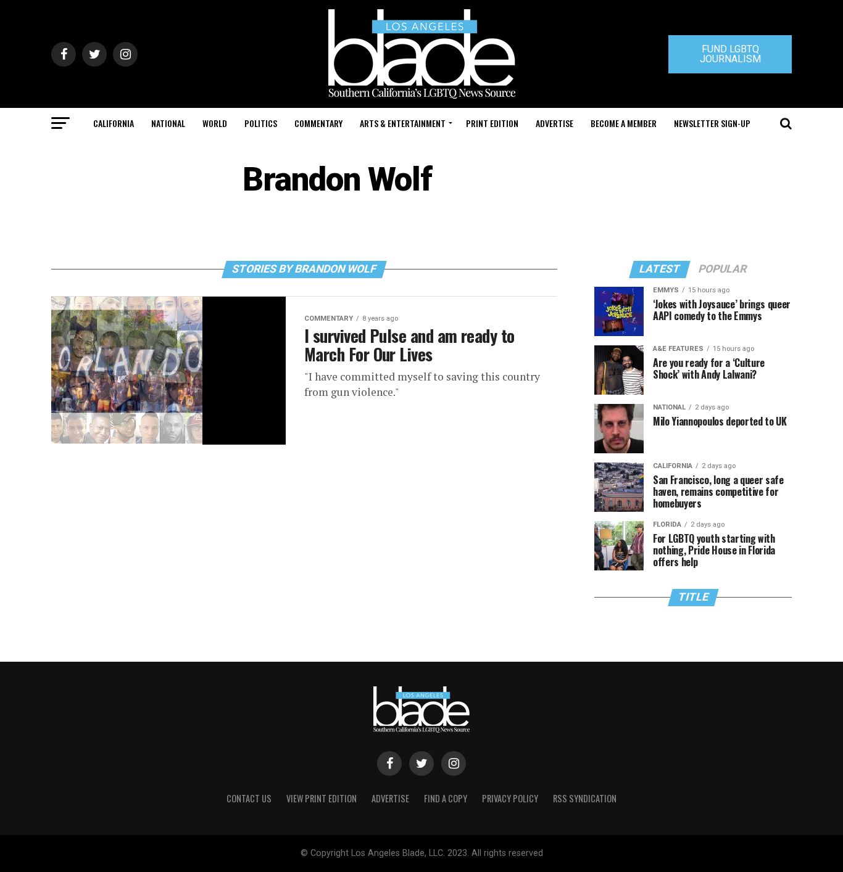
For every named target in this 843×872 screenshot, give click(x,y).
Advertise (554, 123)
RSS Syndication (585, 798)
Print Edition (492, 123)
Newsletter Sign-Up (712, 123)
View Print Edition (321, 798)
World (214, 123)
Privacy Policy (510, 798)
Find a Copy (445, 798)
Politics (260, 123)
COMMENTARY (318, 123)
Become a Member (624, 123)
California (113, 123)
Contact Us (249, 798)
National (168, 123)
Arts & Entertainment (403, 123)
